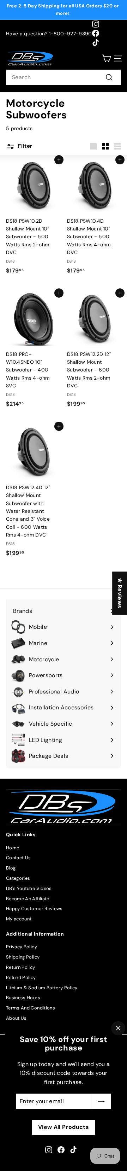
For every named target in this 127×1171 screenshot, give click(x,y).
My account (19, 919)
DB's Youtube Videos (29, 888)
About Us (16, 1018)
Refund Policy (21, 977)
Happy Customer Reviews (34, 909)
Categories (18, 878)
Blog (11, 868)
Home (12, 848)
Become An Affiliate (27, 899)
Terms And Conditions (30, 1008)
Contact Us (18, 858)
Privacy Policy (21, 947)
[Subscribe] (101, 1101)
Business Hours (23, 998)
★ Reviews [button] (119, 593)
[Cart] (106, 58)
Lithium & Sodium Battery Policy (42, 988)
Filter (24, 146)
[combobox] (63, 77)
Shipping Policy (23, 957)
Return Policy (20, 967)
